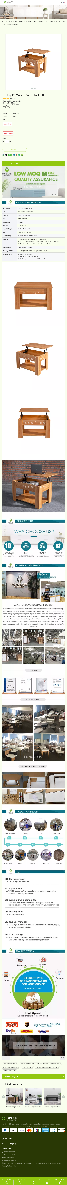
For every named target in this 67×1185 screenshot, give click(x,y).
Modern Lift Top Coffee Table (29, 1064)
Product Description (11, 163)
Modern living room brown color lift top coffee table (14, 1107)
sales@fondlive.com (9, 1160)
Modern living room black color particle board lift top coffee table (52, 1107)
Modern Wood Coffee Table (52, 1064)
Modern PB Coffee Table (11, 1067)
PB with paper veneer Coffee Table (47, 1067)
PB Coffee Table (27, 1067)
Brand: (5, 116)
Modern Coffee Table (10, 1064)
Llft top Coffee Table (9, 1071)
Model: (5, 113)
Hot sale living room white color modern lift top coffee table (33, 1107)
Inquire (13, 150)
